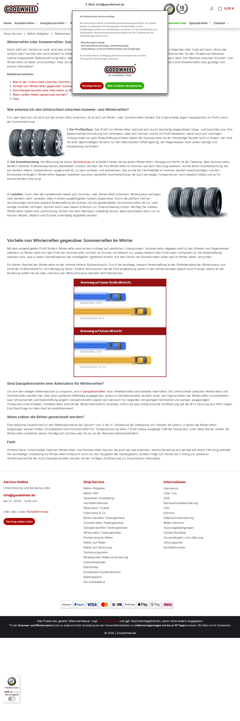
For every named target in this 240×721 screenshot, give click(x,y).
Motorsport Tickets (96, 508)
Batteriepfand (92, 577)
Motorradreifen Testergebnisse (104, 518)
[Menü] (18, 677)
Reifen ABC (91, 493)
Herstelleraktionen (95, 503)
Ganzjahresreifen (94, 391)
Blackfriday (90, 567)
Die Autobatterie (94, 582)
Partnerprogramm (95, 552)
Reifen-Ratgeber (94, 488)
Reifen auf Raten (94, 542)
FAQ (166, 508)
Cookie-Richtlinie (175, 532)
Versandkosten (108, 621)
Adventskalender (94, 562)
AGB (167, 498)
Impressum (171, 488)
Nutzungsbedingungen (179, 527)
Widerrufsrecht (174, 523)
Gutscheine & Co (94, 513)
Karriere (169, 513)
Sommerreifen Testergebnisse (103, 523)
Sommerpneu (82, 162)
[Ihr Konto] (211, 8)
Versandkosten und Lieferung (183, 537)
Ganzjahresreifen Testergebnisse (105, 527)
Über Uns (170, 493)
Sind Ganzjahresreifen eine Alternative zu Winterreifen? (50, 90)
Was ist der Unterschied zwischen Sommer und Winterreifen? (54, 82)
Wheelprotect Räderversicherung (105, 557)
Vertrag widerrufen (19, 521)
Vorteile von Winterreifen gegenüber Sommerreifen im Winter (54, 86)
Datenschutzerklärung (178, 518)
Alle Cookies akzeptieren (124, 86)
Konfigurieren (91, 86)
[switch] (11, 699)
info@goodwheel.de (19, 495)
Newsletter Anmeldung (98, 498)
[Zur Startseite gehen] (21, 8)
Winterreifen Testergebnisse (102, 532)
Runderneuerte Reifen (98, 537)
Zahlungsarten (173, 542)
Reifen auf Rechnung (97, 547)
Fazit (16, 99)
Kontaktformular (37, 511)
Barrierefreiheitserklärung (181, 503)
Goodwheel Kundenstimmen (102, 572)
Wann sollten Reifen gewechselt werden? (40, 94)
